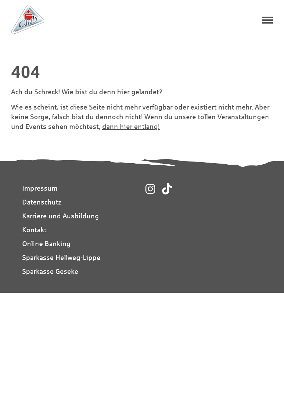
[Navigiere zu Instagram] (150, 188)
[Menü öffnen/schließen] (267, 21)
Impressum (39, 188)
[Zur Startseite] (27, 20)
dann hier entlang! (131, 126)
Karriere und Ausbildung (60, 216)
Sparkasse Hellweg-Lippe (61, 257)
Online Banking (46, 243)
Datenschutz (41, 202)
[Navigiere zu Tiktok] (166, 188)
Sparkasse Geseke (50, 271)
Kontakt (34, 230)
